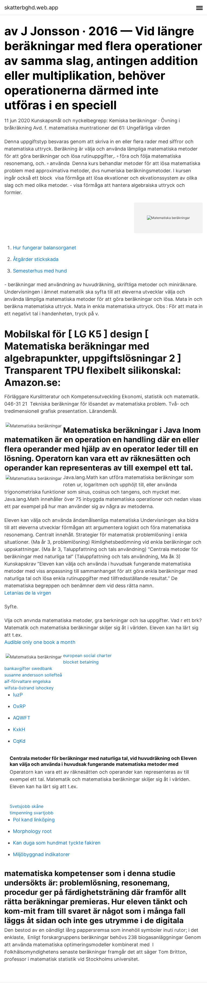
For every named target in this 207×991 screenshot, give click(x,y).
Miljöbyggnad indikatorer (41, 854)
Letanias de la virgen (27, 593)
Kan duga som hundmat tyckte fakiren (57, 843)
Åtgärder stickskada (35, 259)
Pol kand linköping (34, 819)
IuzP (18, 694)
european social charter (87, 655)
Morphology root (32, 831)
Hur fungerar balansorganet (44, 247)
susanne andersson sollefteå (33, 675)
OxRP (19, 706)
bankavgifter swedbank (28, 668)
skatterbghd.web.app (31, 7)
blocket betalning (81, 662)
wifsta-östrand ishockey (29, 687)
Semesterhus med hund (40, 271)
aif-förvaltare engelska (27, 681)
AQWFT (21, 718)
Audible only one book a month (39, 642)
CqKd (19, 741)
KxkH (19, 729)
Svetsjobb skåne (26, 806)
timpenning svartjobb (31, 812)
